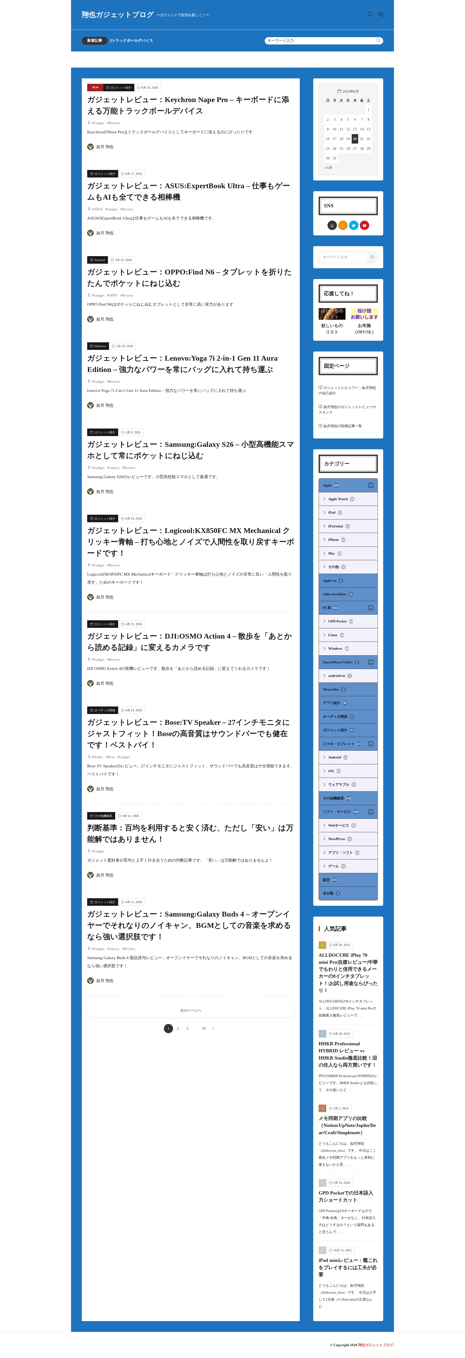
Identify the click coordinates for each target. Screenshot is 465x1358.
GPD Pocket (341, 621)
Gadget (99, 123)
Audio (98, 757)
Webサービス (341, 825)
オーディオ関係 (104, 710)
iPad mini (338, 526)
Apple (331, 485)
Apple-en (332, 581)
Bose (111, 757)
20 (355, 139)
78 (204, 1028)
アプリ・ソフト (344, 853)
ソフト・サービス (340, 812)
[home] (332, 225)
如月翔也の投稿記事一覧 (342, 426)
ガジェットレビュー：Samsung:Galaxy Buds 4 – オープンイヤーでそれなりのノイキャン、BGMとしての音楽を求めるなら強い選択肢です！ (189, 925)
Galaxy (114, 468)
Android (99, 260)
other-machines (338, 594)
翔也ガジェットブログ (145, 14)
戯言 (330, 880)
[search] (379, 41)
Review (114, 123)
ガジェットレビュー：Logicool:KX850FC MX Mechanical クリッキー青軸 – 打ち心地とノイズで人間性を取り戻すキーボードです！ (190, 541)
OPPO (113, 295)
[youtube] (364, 225)
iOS (334, 771)
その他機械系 (103, 815)
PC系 (330, 608)
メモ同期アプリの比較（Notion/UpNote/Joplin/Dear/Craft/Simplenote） (347, 1125)
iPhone (337, 540)
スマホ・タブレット (342, 744)
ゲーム (336, 866)
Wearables (333, 689)
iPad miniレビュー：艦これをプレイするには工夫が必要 (348, 1267)
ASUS (98, 209)
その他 (336, 567)
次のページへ (190, 1010)
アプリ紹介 (335, 703)
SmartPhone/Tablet (340, 662)
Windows (100, 346)
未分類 (331, 893)
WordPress (339, 839)
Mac (335, 553)
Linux (336, 635)
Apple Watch (341, 499)
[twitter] (353, 225)
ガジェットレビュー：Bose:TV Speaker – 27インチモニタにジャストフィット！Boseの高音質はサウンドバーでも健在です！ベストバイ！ (188, 733)
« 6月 (328, 168)
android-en (339, 676)
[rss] (343, 225)
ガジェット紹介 (121, 87)
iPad (335, 512)
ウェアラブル (341, 784)
